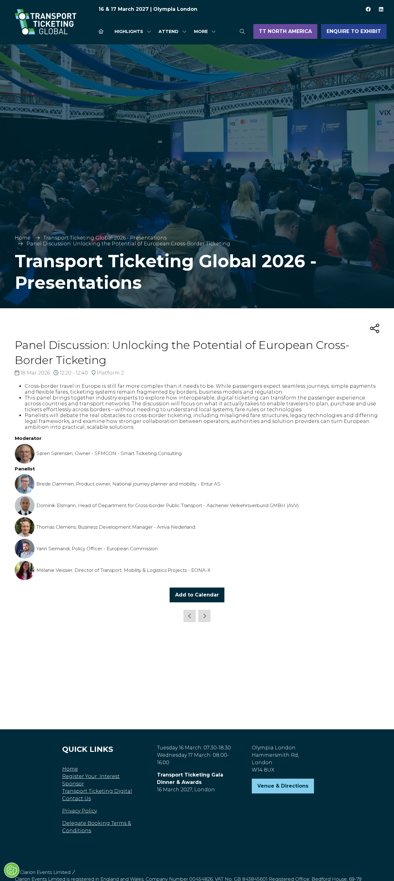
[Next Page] (204, 616)
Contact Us (76, 798)
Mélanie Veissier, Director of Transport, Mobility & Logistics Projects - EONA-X (123, 570)
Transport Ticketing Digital (97, 791)
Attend (169, 31)
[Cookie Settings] (11, 870)
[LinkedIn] (381, 9)
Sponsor (73, 784)
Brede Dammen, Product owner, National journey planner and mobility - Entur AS (128, 484)
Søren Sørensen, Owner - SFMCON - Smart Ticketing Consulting (109, 453)
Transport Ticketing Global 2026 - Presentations (105, 238)
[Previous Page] (189, 616)
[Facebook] (368, 9)
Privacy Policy (79, 811)
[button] (203, 32)
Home (22, 238)
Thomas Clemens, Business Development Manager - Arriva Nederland (115, 527)
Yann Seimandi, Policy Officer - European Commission (97, 548)
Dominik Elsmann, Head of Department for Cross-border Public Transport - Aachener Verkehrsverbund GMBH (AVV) (167, 505)
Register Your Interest (91, 776)
